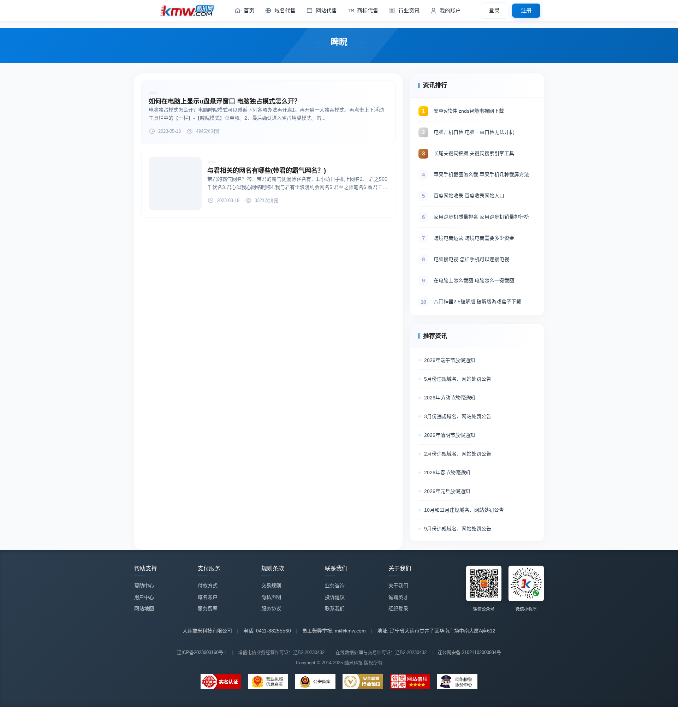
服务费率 (208, 608)
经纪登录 (398, 608)
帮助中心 (144, 585)
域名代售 (285, 10)
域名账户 (208, 597)
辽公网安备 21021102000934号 (469, 652)
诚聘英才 (398, 597)
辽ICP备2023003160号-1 (202, 652)
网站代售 (326, 10)
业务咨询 (335, 585)
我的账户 (450, 10)
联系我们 (335, 608)
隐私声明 (271, 597)
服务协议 (271, 608)
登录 (494, 10)
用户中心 (144, 597)
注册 (526, 10)
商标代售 (367, 10)
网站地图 (144, 608)
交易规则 (271, 585)
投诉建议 (335, 597)
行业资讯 (409, 10)
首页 (249, 10)
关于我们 (398, 585)
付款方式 (208, 585)
